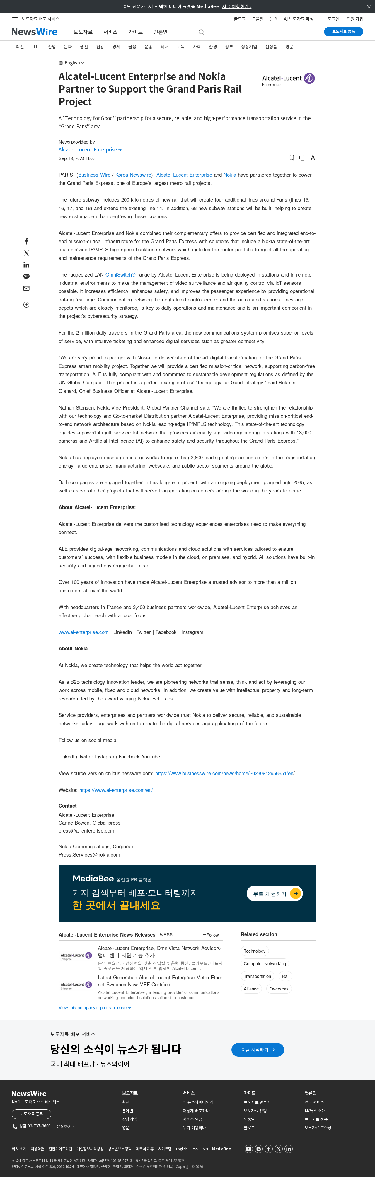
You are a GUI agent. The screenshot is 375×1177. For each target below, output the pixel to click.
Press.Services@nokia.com (89, 854)
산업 (52, 47)
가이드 (135, 32)
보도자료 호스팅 (318, 1127)
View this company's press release (95, 1007)
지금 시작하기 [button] (254, 1050)
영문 (289, 47)
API (205, 1149)
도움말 (258, 19)
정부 (229, 47)
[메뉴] (16, 19)
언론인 (160, 32)
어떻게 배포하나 (196, 1110)
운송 (148, 47)
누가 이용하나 (194, 1127)
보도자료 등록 (343, 31)
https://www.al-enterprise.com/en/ (116, 789)
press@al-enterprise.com (86, 830)
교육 (181, 47)
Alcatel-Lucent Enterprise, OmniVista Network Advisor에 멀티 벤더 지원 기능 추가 (160, 951)
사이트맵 (165, 1149)
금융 (132, 47)
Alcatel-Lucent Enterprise (90, 149)
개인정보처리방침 (89, 1149)
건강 (100, 47)
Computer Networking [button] (265, 963)
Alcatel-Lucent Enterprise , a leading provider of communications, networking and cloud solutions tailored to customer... (159, 994)
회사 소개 (19, 1149)
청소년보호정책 (120, 1149)
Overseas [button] (279, 988)
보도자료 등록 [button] (31, 1114)
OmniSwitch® (120, 274)
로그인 (334, 19)
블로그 (240, 19)
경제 (116, 47)
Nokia (230, 174)
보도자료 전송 (316, 1119)
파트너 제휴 (145, 1149)
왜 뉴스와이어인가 (198, 1102)
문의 (274, 19)
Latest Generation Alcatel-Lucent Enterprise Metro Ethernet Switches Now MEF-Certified (160, 980)
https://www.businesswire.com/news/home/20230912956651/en (224, 773)
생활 (84, 47)
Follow (213, 935)
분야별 (127, 1110)
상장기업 (249, 47)
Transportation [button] (257, 976)
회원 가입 (355, 19)
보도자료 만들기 (257, 1102)
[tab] (150, 1093)
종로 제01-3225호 (171, 1161)
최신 (20, 47)
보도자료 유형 (255, 1110)
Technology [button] (255, 951)
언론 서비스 (314, 1102)
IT (36, 47)
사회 (197, 47)
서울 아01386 (45, 1166)
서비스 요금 (192, 1119)
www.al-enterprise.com (84, 631)
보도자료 (83, 32)
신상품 (271, 47)
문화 (68, 47)
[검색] (201, 32)
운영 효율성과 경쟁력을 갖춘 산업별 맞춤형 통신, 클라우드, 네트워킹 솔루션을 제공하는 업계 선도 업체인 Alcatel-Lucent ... (160, 965)
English (72, 63)
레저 (164, 47)
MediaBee (221, 1149)
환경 (213, 47)
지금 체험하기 (237, 6)
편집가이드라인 (60, 1149)
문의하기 (65, 1126)
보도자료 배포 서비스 (40, 19)
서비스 (110, 32)
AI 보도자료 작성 (298, 19)
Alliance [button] (251, 988)
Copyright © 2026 (189, 1166)
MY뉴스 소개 (315, 1110)
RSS (168, 934)
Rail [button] (285, 976)
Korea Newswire (133, 174)
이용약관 (37, 1149)
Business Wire (94, 174)
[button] (291, 158)
